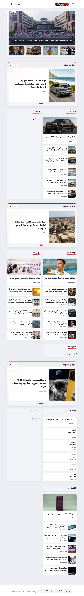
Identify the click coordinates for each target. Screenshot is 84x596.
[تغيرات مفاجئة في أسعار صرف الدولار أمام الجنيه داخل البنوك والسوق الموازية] (46, 403)
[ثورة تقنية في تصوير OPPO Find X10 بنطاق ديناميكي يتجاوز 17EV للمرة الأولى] (60, 570)
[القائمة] (73, 4)
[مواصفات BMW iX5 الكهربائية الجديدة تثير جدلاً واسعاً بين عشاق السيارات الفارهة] (42, 103)
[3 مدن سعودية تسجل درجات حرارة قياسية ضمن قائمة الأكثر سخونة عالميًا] (24, 291)
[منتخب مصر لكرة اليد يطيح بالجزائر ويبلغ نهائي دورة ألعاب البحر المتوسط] (60, 313)
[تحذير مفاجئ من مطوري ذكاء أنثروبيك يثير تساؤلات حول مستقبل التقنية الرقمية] (60, 172)
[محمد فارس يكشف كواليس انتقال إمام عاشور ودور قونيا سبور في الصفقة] (60, 335)
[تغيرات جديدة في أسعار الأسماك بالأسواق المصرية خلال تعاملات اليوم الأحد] (60, 457)
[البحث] (11, 4)
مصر (38, 111)
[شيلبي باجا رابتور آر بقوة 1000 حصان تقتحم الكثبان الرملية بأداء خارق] (60, 130)
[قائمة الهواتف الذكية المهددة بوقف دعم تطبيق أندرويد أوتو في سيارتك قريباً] (60, 538)
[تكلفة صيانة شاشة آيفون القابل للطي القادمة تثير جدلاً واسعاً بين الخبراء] (44, 403)
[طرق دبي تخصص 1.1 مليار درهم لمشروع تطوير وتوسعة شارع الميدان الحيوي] (24, 324)
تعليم (73, 346)
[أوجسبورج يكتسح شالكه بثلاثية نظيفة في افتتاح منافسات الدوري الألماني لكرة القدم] (47, 245)
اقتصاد (72, 410)
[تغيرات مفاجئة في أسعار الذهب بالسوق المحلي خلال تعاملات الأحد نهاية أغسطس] (36, 403)
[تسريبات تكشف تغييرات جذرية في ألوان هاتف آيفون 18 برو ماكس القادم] (60, 507)
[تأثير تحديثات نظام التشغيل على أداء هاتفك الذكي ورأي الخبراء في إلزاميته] (60, 549)
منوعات (72, 111)
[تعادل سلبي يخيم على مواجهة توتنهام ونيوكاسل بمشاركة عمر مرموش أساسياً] (60, 324)
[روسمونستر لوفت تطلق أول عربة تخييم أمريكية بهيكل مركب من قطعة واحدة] (60, 150)
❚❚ (14, 65)
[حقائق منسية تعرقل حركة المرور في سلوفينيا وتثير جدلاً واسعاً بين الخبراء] (44, 103)
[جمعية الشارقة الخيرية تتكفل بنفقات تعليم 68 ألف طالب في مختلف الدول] (33, 50)
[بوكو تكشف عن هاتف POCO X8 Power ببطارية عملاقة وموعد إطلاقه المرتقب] (42, 403)
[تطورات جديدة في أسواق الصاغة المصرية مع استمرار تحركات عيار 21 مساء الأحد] (47, 403)
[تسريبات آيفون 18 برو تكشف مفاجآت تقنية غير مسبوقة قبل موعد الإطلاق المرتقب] (60, 527)
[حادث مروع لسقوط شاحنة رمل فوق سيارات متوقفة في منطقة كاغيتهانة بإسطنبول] (42, 385)
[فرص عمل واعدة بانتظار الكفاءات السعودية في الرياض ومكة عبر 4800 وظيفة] (24, 335)
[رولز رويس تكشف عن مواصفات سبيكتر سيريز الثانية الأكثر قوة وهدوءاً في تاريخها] (60, 194)
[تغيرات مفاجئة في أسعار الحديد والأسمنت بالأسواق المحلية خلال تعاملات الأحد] (60, 422)
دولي (38, 252)
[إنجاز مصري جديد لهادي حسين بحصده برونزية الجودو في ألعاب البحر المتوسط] (36, 245)
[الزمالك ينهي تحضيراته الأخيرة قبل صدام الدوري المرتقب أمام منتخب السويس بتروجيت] (46, 245)
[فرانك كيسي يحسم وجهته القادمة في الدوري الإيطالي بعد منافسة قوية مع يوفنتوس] (60, 302)
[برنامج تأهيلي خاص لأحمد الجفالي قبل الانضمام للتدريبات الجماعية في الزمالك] (50, 50)
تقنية (73, 488)
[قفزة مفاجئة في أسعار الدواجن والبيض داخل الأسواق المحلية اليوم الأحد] (60, 477)
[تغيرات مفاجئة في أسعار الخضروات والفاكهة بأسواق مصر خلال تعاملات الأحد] (60, 445)
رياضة (73, 252)
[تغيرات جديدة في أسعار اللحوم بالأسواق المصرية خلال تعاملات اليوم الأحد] (60, 467)
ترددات (37, 410)
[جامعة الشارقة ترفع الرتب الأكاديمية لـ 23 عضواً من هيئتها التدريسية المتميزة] (24, 313)
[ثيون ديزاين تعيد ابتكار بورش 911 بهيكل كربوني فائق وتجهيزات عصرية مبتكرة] (60, 183)
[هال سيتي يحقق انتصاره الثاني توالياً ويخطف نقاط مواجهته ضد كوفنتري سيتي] (60, 291)
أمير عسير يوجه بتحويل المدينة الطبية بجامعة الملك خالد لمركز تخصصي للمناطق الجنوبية (42, 40)
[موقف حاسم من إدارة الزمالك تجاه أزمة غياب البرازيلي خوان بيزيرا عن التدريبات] (60, 272)
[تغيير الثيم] (17, 4)
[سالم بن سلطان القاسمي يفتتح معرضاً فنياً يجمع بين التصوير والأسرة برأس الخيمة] (24, 272)
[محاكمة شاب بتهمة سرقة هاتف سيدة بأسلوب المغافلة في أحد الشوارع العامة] (60, 560)
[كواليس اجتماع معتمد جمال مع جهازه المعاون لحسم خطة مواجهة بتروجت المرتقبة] (16, 50)
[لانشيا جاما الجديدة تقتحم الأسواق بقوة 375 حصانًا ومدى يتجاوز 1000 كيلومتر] (60, 161)
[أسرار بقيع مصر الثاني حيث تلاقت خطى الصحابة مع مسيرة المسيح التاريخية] (42, 245)
